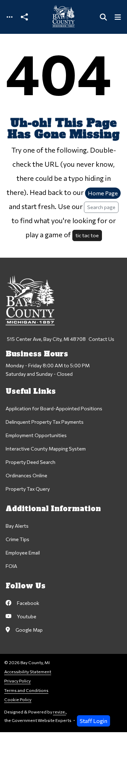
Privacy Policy (17, 681)
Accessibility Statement (27, 671)
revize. (59, 712)
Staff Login (93, 720)
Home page (103, 193)
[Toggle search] (103, 17)
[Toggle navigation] (9, 17)
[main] (63, 383)
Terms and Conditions (26, 690)
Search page (101, 207)
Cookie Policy (17, 699)
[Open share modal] (24, 17)
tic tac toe (87, 235)
